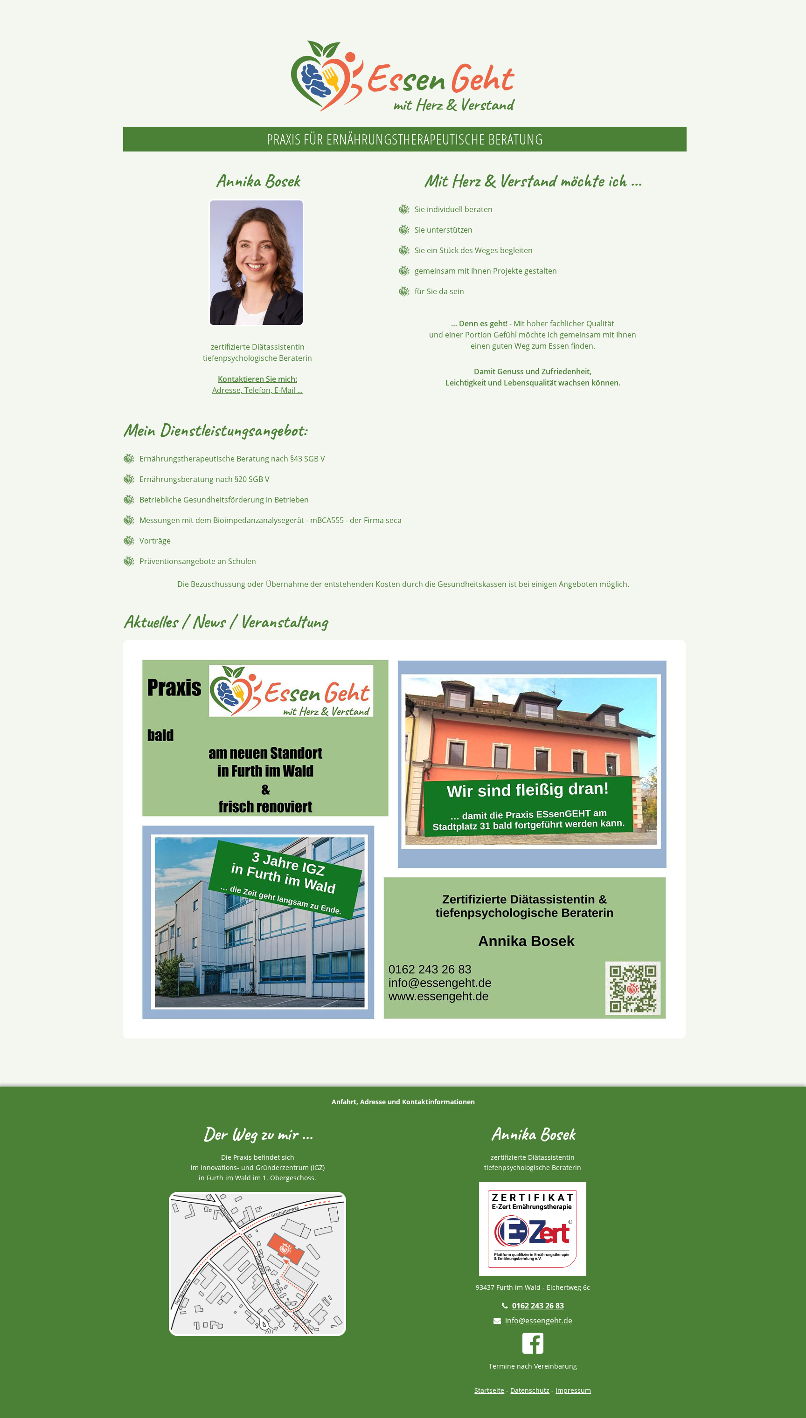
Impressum (573, 1390)
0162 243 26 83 (538, 1306)
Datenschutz (529, 1390)
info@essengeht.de (538, 1320)
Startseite (489, 1390)
